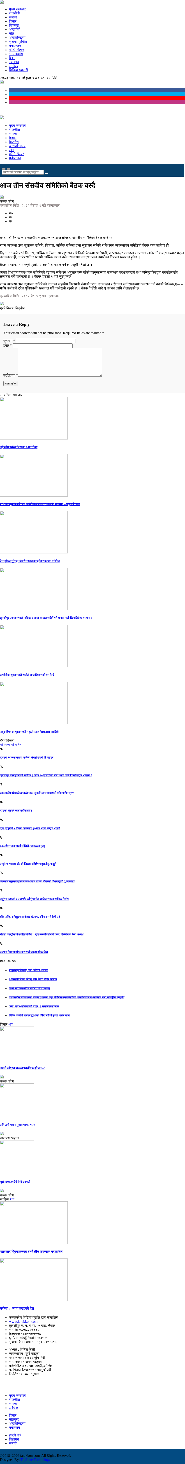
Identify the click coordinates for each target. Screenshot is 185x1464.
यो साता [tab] (5, 745)
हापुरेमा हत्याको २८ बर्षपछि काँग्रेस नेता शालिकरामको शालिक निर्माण (34, 899)
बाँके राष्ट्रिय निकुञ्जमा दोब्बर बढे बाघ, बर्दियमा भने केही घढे (30, 916)
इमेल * (7, 345)
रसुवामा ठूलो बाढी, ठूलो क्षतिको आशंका (28, 970)
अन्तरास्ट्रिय (17, 37)
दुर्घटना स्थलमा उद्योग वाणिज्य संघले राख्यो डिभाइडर (26, 757)
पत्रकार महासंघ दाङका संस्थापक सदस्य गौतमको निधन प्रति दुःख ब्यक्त (37, 881)
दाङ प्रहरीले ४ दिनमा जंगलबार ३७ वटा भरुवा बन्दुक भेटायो (30, 828)
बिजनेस (14, 25)
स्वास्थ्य (14, 62)
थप (10, 1024)
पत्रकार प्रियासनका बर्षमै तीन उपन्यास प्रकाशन (31, 1252)
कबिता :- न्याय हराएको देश (17, 1308)
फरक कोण (7, 201)
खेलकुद (14, 1419)
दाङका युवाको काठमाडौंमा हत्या (16, 810)
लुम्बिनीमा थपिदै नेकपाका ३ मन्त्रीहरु (18, 447)
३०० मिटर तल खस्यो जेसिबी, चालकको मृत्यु (22, 846)
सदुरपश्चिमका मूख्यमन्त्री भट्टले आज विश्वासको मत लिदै (29, 731)
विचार (12, 21)
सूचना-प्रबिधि (18, 42)
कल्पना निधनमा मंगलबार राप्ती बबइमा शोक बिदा (24, 952)
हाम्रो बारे (15, 1435)
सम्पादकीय (16, 54)
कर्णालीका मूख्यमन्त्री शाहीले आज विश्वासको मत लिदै (27, 675)
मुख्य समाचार (17, 9)
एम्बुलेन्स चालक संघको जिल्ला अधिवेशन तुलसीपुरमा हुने (28, 863)
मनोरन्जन (15, 46)
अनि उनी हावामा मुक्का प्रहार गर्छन (17, 1124)
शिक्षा (12, 58)
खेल (11, 33)
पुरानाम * (9, 341)
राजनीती (14, 13)
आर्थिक (13, 1408)
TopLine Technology (36, 1460)
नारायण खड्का (9, 1138)
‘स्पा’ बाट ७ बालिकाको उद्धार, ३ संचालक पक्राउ (34, 1006)
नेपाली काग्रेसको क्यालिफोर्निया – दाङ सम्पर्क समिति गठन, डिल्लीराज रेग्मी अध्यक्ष (41, 934)
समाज (13, 17)
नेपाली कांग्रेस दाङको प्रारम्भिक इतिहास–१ (22, 1068)
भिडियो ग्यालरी (18, 70)
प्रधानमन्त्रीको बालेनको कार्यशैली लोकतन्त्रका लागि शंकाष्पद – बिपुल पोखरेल (40, 504)
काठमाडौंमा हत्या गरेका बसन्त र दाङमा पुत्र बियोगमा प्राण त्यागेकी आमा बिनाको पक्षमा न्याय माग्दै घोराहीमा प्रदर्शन (66, 997)
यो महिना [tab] (16, 745)
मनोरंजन (14, 1427)
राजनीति (14, 130)
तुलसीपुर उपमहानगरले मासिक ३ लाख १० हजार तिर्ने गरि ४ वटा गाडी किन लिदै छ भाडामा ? (46, 618)
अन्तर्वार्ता (14, 29)
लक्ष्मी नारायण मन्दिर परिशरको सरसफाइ (29, 988)
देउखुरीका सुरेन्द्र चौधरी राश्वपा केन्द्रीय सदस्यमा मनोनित (30, 561)
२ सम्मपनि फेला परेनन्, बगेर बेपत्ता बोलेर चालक (33, 979)
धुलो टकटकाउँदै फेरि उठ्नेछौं (15, 1181)
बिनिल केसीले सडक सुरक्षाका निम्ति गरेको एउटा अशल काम (39, 1015)
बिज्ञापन (14, 1439)
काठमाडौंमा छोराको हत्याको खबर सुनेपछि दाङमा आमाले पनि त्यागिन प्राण (37, 793)
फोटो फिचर (16, 50)
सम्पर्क (13, 1443)
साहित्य (13, 66)
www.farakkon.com (23, 1321)
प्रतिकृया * (10, 375)
